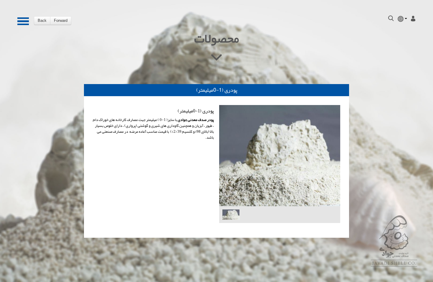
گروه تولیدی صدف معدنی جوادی (394, 241)
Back (42, 20)
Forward (60, 20)
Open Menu (21, 21)
